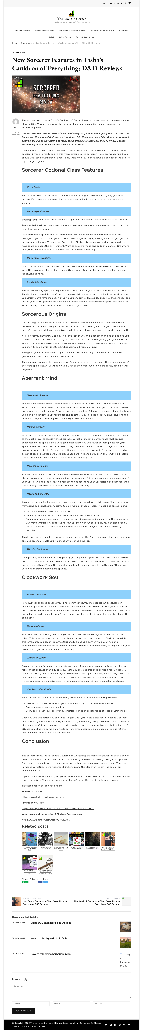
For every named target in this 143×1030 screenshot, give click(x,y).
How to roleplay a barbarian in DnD (51, 954)
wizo (16, 127)
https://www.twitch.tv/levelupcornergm (44, 797)
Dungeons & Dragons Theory (72, 30)
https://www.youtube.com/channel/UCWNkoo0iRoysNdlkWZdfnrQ (58, 808)
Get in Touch (65, 37)
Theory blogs (18, 52)
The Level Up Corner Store (102, 30)
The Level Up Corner (71, 18)
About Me (123, 30)
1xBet (51, 37)
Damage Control (22, 30)
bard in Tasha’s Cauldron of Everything (96, 454)
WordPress (39, 1026)
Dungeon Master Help (44, 30)
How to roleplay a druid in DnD (49, 938)
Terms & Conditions (85, 37)
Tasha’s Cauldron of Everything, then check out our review (67, 158)
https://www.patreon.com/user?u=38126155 (46, 820)
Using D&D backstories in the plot (51, 923)
